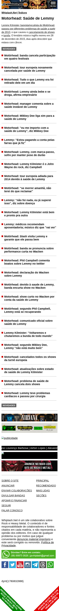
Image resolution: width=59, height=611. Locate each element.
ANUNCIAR (8, 485)
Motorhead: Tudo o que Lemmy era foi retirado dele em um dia (29, 81)
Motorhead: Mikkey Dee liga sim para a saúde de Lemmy (29, 117)
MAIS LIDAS (43, 490)
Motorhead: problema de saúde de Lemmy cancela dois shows (26, 383)
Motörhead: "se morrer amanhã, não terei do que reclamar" (27, 190)
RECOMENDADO (46, 485)
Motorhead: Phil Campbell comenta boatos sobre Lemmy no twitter (27, 262)
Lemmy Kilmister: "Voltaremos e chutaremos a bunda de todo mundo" (28, 334)
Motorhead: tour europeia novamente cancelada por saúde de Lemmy (28, 69)
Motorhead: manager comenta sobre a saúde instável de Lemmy (29, 105)
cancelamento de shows (42, 32)
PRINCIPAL (42, 480)
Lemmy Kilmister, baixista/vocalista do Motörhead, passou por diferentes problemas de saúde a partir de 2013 (28, 28)
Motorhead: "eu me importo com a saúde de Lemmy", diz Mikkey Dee (26, 129)
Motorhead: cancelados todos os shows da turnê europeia (30, 358)
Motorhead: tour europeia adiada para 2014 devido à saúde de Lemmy (28, 178)
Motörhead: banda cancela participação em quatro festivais (29, 57)
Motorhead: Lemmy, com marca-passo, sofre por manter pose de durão (29, 153)
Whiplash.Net (9, 12)
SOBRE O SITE (10, 480)
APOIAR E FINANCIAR (14, 500)
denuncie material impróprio (34, 539)
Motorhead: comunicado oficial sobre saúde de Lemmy (28, 322)
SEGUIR (6, 505)
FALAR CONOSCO (12, 510)
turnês (6, 35)
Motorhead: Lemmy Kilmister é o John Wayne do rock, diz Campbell (29, 165)
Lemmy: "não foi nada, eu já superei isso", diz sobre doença (27, 202)
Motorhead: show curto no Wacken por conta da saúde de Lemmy (29, 298)
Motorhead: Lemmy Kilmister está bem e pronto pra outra (29, 214)
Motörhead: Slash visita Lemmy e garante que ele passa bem (25, 238)
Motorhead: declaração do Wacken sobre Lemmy (26, 274)
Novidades (9, 49)
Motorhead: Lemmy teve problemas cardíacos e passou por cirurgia (27, 395)
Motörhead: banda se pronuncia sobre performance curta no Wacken (29, 250)
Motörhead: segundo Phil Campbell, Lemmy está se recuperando (27, 310)
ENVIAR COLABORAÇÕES (17, 490)
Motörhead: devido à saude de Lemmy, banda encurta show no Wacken (29, 286)
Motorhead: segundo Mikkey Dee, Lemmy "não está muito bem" (26, 346)
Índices (23, 12)
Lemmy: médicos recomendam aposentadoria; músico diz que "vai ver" (30, 226)
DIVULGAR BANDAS (13, 495)
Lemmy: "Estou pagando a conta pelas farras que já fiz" (29, 141)
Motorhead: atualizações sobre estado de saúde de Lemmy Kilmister (29, 370)
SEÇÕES (41, 495)
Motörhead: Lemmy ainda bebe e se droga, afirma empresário (27, 93)
